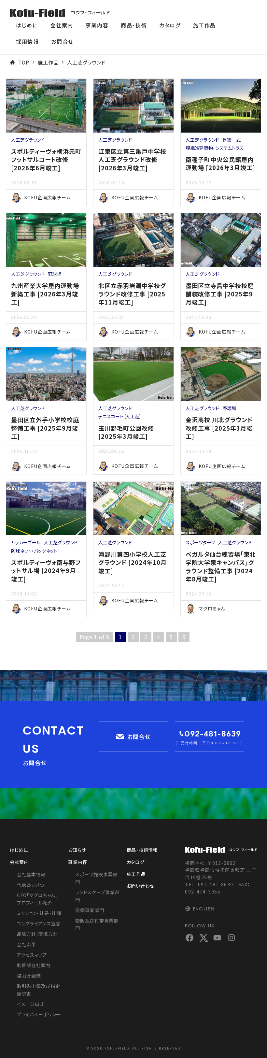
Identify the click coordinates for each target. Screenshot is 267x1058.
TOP (23, 62)
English (203, 909)
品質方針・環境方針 (37, 934)
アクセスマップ (32, 954)
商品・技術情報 (142, 850)
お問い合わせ (140, 885)
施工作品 (204, 25)
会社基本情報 (31, 874)
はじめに (27, 25)
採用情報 (27, 41)
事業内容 (97, 25)
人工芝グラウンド (28, 139)
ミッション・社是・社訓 (39, 913)
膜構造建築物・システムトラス (215, 148)
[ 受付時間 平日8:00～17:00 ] (209, 743)
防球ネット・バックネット (34, 551)
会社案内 (61, 25)
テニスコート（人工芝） (120, 416)
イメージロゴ (30, 1004)
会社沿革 (26, 944)
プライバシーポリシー (39, 1014)
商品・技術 (134, 25)
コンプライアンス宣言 (39, 923)
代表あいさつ (30, 884)
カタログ (169, 25)
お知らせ (77, 850)
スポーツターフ (200, 542)
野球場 (55, 274)
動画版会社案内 (33, 965)
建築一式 (231, 139)
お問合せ (62, 41)
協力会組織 (29, 975)
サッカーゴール (26, 542)
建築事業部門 (89, 910)
